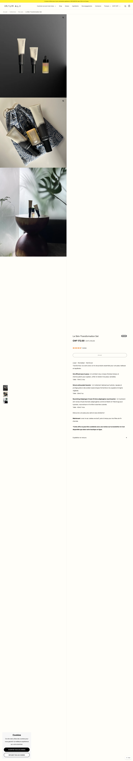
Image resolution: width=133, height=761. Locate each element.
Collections (13, 12)
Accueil (5, 12)
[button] (77, 348)
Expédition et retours (79, 437)
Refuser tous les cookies (17, 755)
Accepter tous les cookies (16, 749)
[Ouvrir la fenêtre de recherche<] (125, 6)
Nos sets (20, 12)
